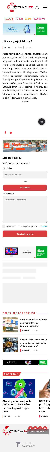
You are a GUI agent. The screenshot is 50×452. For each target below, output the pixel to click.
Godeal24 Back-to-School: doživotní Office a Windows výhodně (33, 322)
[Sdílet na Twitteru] (11, 133)
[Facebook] (30, 428)
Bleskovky (39, 18)
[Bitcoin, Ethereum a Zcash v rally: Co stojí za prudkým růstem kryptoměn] (10, 345)
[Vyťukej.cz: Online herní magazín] (20, 7)
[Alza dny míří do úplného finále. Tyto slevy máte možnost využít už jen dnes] (19, 388)
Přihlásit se (25, 187)
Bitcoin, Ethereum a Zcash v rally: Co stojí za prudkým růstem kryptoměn (33, 342)
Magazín (9, 18)
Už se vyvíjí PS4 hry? (17, 41)
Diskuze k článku (12, 158)
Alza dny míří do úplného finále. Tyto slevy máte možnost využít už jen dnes (17, 406)
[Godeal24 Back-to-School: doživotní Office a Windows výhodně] (10, 324)
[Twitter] (35, 428)
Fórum (19, 18)
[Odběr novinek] (37, 8)
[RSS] (45, 428)
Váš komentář (9, 193)
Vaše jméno (7, 168)
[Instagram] (40, 428)
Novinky (7, 47)
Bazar (28, 18)
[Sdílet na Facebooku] (5, 133)
